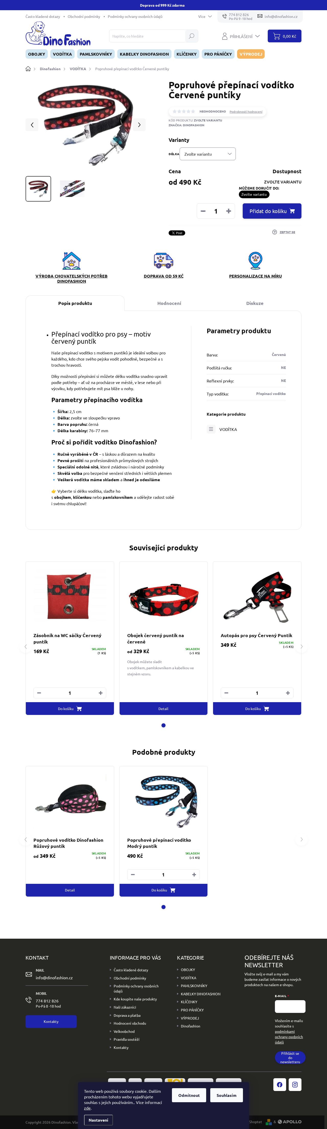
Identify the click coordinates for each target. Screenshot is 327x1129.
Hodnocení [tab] (169, 303)
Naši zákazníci (125, 1007)
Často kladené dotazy (43, 16)
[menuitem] (37, 54)
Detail (163, 708)
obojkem (62, 497)
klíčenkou (82, 497)
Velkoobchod (124, 1031)
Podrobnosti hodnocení (246, 111)
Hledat (191, 36)
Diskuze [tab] (255, 303)
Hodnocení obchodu (130, 1023)
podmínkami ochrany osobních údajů (289, 1036)
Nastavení (98, 1120)
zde (87, 1107)
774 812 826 (48, 1003)
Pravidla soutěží (126, 1039)
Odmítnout (189, 1095)
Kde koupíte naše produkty (135, 999)
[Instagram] (295, 1084)
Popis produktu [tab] (75, 303)
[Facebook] (279, 1084)
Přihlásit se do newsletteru (290, 1057)
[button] (101, 693)
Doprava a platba (127, 1015)
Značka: (186, 125)
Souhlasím (227, 1095)
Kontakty (121, 1047)
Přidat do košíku (268, 211)
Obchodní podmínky (84, 16)
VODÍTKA (228, 429)
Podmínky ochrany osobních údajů (135, 16)
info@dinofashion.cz (54, 977)
